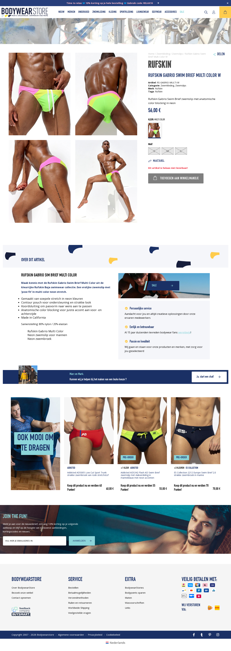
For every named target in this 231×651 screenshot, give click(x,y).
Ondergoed (83, 12)
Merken (71, 12)
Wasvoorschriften (134, 602)
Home (151, 53)
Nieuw (61, 12)
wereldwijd (184, 332)
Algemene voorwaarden (71, 634)
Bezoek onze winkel (22, 592)
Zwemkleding (99, 12)
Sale (182, 12)
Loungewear (142, 12)
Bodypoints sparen (135, 592)
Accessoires (171, 12)
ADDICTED (71, 468)
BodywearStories (134, 587)
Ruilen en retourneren (80, 602)
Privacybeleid (95, 634)
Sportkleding (126, 12)
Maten (128, 597)
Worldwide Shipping (78, 607)
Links (127, 607)
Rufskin (158, 91)
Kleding (113, 12)
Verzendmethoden (78, 597)
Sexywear (157, 12)
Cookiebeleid (113, 634)
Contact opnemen (21, 597)
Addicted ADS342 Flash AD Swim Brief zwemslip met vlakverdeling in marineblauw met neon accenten (140, 475)
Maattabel (158, 161)
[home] (25, 16)
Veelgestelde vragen (79, 612)
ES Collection (192, 468)
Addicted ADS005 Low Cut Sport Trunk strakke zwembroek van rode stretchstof (88, 474)
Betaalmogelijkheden (79, 592)
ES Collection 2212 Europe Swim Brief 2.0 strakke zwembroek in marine (195, 474)
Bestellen (73, 587)
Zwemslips (177, 53)
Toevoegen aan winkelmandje (179, 178)
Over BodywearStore (23, 587)
